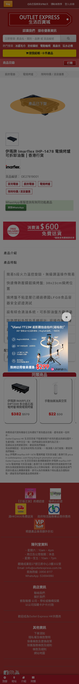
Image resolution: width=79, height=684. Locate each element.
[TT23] (38, 346)
